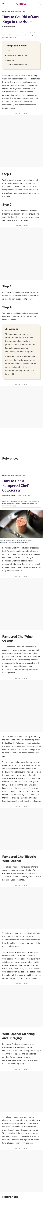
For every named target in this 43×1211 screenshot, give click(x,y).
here (14, 37)
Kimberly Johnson (9, 26)
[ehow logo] (21, 3)
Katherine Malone (9, 495)
